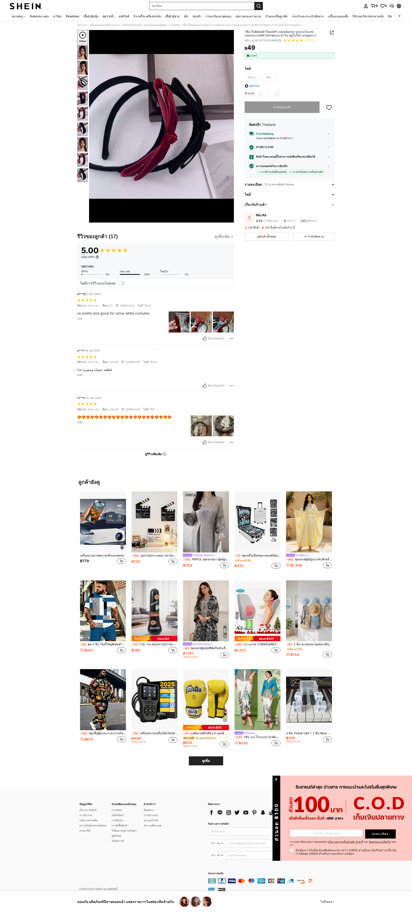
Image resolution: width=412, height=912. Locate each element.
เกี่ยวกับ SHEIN (88, 810)
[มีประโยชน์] (204, 338)
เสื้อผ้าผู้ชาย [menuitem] (172, 16)
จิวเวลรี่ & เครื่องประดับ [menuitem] (147, 16)
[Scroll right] (399, 16)
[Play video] (161, 126)
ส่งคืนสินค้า (118, 815)
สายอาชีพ (84, 830)
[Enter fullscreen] (229, 219)
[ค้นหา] (258, 6)
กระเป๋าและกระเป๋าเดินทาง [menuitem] (308, 16)
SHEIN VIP (118, 841)
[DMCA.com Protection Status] (221, 889)
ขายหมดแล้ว (282, 107)
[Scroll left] (394, 16)
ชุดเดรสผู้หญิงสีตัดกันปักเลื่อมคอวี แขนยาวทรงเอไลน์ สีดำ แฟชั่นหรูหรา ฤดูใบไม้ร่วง (206, 648)
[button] (391, 6)
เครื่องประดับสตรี (131, 25)
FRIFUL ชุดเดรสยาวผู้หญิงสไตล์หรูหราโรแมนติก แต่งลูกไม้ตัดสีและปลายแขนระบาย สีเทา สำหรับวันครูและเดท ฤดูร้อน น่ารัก (206, 559)
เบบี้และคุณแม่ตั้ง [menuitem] (338, 16)
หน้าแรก (82, 25)
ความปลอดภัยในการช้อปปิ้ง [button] (272, 166)
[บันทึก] (329, 107)
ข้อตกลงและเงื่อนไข (380, 841)
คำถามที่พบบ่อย (153, 825)
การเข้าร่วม (85, 815)
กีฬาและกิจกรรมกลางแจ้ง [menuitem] (368, 16)
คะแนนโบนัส (151, 820)
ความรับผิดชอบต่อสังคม (92, 825)
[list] (242, 812)
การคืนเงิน (117, 820)
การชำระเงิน (151, 815)
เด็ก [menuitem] (186, 16)
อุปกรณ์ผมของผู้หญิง (155, 25)
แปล (79, 318)
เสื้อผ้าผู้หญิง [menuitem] (90, 16)
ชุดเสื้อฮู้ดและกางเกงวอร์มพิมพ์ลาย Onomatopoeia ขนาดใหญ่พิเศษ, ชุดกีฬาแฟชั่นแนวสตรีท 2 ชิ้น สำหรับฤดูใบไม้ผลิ (103, 733)
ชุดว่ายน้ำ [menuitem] (108, 16)
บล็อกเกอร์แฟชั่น (88, 820)
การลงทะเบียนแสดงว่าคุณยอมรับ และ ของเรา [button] (343, 843)
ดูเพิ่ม (206, 761)
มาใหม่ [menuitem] (57, 16)
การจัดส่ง (117, 810)
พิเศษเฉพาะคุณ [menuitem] (39, 16)
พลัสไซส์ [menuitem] (124, 16)
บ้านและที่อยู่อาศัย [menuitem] (276, 16)
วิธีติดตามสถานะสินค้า (124, 830)
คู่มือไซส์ (116, 835)
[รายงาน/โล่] (231, 338)
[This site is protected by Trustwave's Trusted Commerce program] (211, 889)
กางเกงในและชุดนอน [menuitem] (218, 16)
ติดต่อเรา (149, 810)
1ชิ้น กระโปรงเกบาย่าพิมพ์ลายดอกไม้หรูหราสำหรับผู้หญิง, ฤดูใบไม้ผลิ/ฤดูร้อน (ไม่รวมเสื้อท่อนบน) (257, 737)
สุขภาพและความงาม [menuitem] (248, 16)
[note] (154, 638)
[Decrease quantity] (260, 93)
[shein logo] (25, 6)
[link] (374, 5)
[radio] (252, 77)
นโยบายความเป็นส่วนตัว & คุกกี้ (345, 841)
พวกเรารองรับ (216, 873)
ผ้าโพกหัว (174, 25)
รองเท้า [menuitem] (196, 16)
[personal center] (365, 6)
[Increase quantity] (277, 93)
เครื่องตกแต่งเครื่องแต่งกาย (104, 25)
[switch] (121, 283)
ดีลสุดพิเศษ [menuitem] (72, 16)
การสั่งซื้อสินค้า (120, 825)
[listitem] (103, 532)
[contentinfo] (272, 880)
